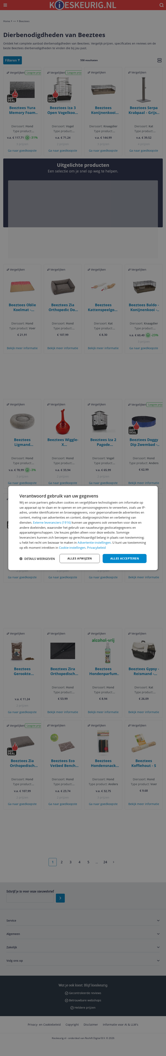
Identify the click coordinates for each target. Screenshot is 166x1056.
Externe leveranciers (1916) (52, 522)
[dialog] (83, 528)
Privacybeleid (96, 547)
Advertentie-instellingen (94, 542)
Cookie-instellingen (72, 547)
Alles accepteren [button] (124, 558)
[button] (37, 558)
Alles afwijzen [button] (79, 558)
